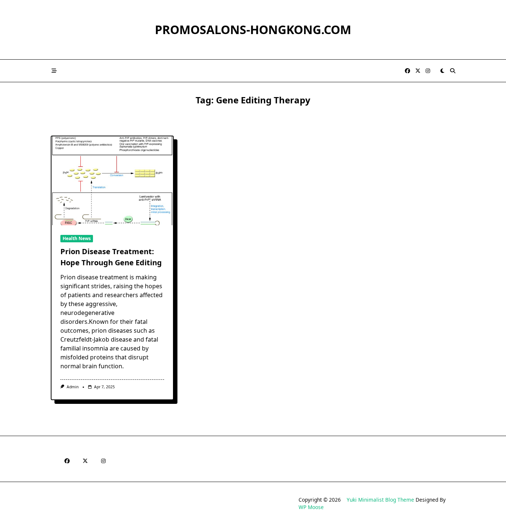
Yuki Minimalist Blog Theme (380, 499)
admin (73, 386)
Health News (77, 238)
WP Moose (311, 507)
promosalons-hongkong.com (253, 29)
